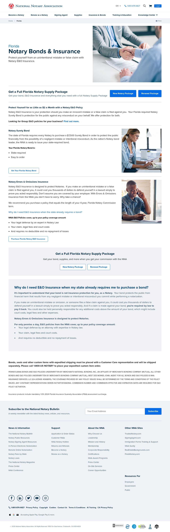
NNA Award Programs (98, 458)
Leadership (93, 438)
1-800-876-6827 (133, 6)
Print (160, 21)
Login (158, 6)
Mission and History (96, 442)
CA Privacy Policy (105, 507)
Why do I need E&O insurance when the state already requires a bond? (45, 212)
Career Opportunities (97, 470)
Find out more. (71, 121)
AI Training (91, 507)
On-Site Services (95, 466)
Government (130, 486)
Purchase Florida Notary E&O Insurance (28, 239)
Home (10, 21)
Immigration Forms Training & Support (141, 442)
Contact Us (62, 507)
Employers (129, 482)
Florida (19, 21)
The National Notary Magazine (21, 462)
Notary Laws (13, 458)
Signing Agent (60, 15)
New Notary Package (123, 93)
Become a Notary (16, 15)
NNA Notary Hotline (60, 442)
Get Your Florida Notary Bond (23, 171)
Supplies (78, 15)
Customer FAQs (58, 438)
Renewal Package (149, 93)
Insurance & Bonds (97, 15)
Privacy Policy (32, 507)
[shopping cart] (149, 5)
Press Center (14, 466)
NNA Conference (15, 470)
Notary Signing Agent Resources (22, 442)
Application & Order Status (62, 434)
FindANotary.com (132, 454)
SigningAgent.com (133, 438)
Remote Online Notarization (20, 450)
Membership (93, 446)
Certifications (93, 454)
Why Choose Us (95, 434)
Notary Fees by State (17, 454)
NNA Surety (130, 446)
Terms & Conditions (77, 507)
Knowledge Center (146, 15)
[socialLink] (12, 498)
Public (127, 490)
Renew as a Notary (39, 15)
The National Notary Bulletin (20, 434)
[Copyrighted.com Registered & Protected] (118, 525)
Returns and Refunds (60, 446)
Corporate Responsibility (98, 450)
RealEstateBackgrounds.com (137, 450)
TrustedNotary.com (133, 434)
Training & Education (121, 15)
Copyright (43, 507)
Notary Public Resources (19, 438)
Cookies (52, 507)
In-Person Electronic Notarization (22, 446)
